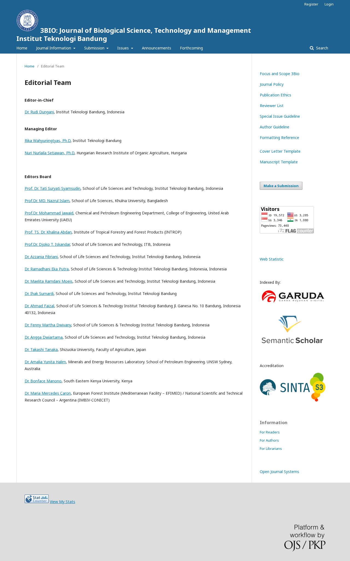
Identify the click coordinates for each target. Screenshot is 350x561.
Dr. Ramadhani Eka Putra (47, 268)
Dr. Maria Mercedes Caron (48, 393)
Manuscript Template (279, 161)
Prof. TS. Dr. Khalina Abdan (48, 232)
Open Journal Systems (279, 471)
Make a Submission (281, 185)
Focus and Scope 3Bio (279, 73)
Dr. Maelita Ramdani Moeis (48, 281)
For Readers (270, 432)
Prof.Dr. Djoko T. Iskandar (47, 244)
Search (321, 48)
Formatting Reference (279, 137)
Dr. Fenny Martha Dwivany (48, 324)
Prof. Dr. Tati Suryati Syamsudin (52, 188)
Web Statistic (272, 259)
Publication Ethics (275, 95)
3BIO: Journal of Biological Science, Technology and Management (133, 34)
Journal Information (54, 48)
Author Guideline (274, 126)
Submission (95, 48)
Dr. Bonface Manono (43, 380)
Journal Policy (272, 84)
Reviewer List (272, 105)
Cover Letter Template (280, 151)
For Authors (269, 440)
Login (329, 4)
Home (21, 48)
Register (311, 4)
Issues (123, 48)
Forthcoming (191, 48)
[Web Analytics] (37, 501)
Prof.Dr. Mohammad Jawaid (49, 212)
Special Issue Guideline (280, 116)
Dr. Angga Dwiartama (44, 337)
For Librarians (271, 448)
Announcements (156, 48)
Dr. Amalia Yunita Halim (45, 361)
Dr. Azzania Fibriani (41, 256)
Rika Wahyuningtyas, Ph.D (48, 140)
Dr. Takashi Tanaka (41, 349)
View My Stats (62, 501)
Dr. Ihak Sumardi (39, 293)
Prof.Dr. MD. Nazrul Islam (47, 200)
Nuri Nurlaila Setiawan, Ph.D (49, 152)
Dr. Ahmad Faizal (39, 305)
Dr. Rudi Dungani (39, 111)
